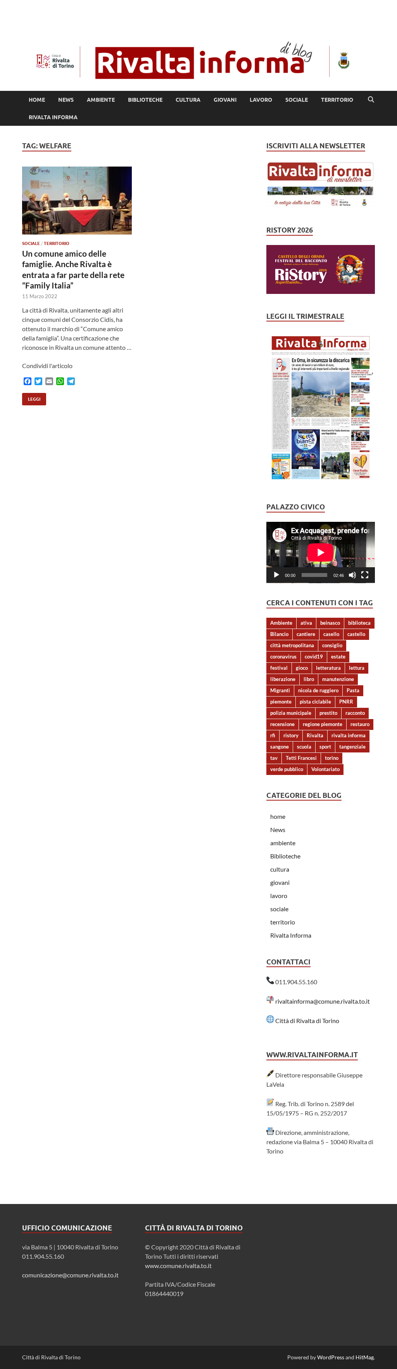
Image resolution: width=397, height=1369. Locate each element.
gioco (302, 668)
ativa (306, 623)
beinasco (330, 623)
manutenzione (338, 679)
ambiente (101, 100)
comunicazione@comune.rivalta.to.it (70, 1275)
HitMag (365, 1357)
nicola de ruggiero (318, 690)
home (37, 100)
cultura (188, 100)
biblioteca (359, 623)
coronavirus (283, 656)
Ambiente (281, 623)
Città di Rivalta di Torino (307, 1020)
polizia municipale (290, 713)
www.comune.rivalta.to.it (178, 1265)
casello (331, 634)
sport (325, 747)
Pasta (353, 690)
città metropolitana (292, 645)
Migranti (280, 690)
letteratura (328, 668)
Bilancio (279, 634)
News (66, 100)
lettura (356, 668)
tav (274, 758)
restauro (359, 724)
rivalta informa (348, 735)
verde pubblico (286, 769)
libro (309, 679)
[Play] (276, 575)
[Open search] (371, 100)
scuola (304, 747)
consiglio (332, 645)
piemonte (281, 701)
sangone (279, 747)
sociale (296, 100)
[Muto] (352, 575)
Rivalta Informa (53, 117)
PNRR (346, 701)
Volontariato (325, 769)
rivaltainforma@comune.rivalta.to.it (322, 1001)
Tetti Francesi (301, 758)
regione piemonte (322, 724)
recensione (282, 724)
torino (331, 758)
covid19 (314, 656)
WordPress (330, 1357)
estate (338, 656)
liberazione (282, 679)
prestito (328, 713)
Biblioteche (145, 100)
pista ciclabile (315, 701)
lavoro (261, 100)
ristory (291, 735)
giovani (225, 100)
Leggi (31, 397)
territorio (337, 100)
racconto (355, 713)
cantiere (306, 634)
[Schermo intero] (365, 575)
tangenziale (352, 747)
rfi (272, 735)
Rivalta (315, 735)
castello (356, 634)
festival (279, 668)
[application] (320, 552)
